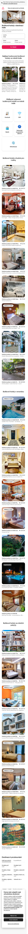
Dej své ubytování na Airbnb (16, 8)
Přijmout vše (13, 915)
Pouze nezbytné (13, 919)
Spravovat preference (13, 924)
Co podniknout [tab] (17, 860)
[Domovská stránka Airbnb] (3, 8)
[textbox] (7, 42)
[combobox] (13, 37)
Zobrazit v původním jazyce (10, 3)
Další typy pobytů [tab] (6, 860)
